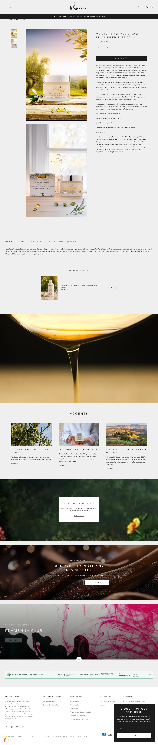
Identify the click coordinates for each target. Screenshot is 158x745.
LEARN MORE (79, 515)
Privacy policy (74, 705)
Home (11, 20)
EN (139, 7)
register (102, 705)
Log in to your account (107, 701)
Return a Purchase (49, 701)
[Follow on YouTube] (17, 727)
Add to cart (121, 58)
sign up (97, 583)
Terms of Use (74, 701)
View (110, 288)
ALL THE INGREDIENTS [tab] (14, 242)
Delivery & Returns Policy (51, 705)
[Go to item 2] (14, 43)
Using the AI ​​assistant (77, 716)
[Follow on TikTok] (23, 727)
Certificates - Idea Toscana (78, 449)
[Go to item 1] (14, 33)
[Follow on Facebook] (6, 727)
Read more (14, 464)
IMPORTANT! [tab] (36, 242)
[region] (79, 631)
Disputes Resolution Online (79, 719)
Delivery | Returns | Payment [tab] (62, 242)
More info (148, 674)
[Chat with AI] (5, 739)
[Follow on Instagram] (12, 727)
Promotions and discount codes (80, 712)
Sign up (134, 736)
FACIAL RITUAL (21, 20)
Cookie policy (74, 709)
